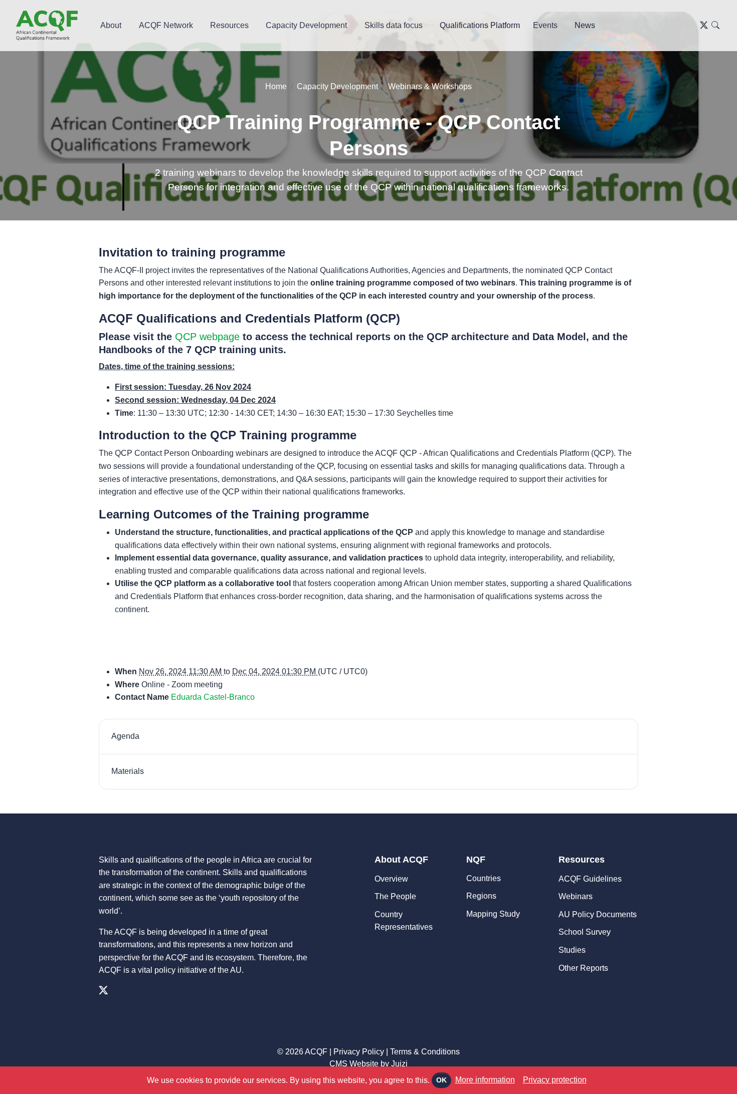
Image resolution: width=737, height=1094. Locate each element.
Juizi (399, 1063)
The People (395, 896)
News (585, 25)
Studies (572, 950)
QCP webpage (207, 336)
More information (485, 1079)
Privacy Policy (358, 1051)
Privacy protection (555, 1079)
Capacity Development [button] (306, 25)
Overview (391, 879)
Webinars (576, 896)
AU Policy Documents (598, 914)
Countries (483, 878)
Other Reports (583, 968)
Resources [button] (229, 25)
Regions (481, 896)
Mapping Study (493, 914)
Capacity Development (337, 86)
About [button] (110, 25)
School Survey (585, 932)
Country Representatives (404, 921)
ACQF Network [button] (166, 25)
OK (441, 1080)
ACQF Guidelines (590, 879)
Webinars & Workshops (430, 86)
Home (276, 86)
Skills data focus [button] (393, 25)
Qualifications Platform (480, 25)
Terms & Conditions (425, 1051)
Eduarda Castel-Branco (213, 697)
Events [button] (545, 25)
